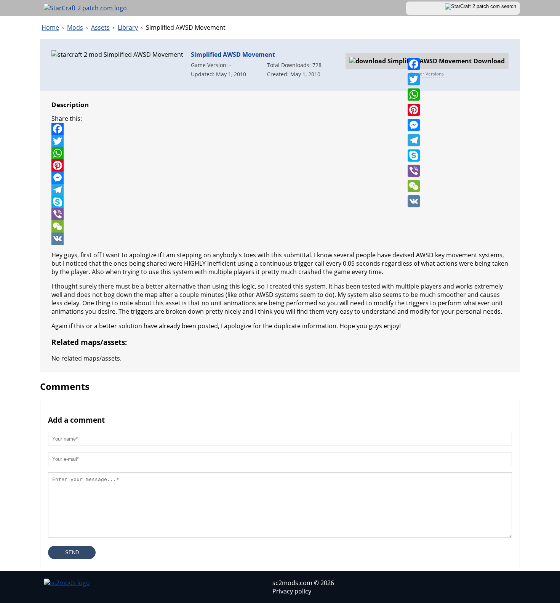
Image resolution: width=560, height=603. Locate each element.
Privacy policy (291, 591)
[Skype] (413, 155)
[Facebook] (413, 64)
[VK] (413, 201)
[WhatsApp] (413, 94)
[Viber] (413, 170)
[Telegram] (413, 140)
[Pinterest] (413, 109)
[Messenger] (413, 125)
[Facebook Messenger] (280, 178)
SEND (72, 552)
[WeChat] (413, 186)
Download (459, 63)
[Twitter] (413, 79)
